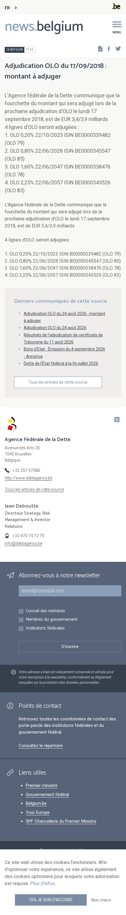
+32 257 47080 (26, 470)
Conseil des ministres (45, 611)
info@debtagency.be (23, 543)
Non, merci (101, 900)
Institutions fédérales (45, 628)
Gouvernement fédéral (47, 794)
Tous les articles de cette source (58, 382)
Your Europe (38, 812)
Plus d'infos (42, 883)
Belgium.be (36, 803)
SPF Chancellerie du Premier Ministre (61, 821)
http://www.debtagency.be (28, 478)
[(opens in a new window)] (107, 48)
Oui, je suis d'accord (50, 899)
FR (7, 8)
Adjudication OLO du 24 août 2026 (55, 327)
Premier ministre (41, 785)
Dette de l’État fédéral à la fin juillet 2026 (61, 363)
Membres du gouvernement (51, 619)
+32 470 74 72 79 (28, 535)
